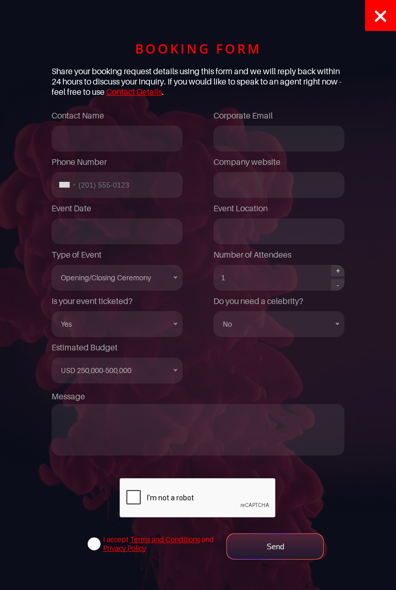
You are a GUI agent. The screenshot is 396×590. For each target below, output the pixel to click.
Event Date (71, 208)
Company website (246, 162)
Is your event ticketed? (92, 301)
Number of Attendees (252, 254)
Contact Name (78, 115)
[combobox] (65, 185)
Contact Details (134, 92)
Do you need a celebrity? (258, 301)
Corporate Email (243, 115)
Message (68, 396)
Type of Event (77, 254)
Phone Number (79, 162)
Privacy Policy (124, 548)
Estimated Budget (85, 347)
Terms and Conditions (165, 539)
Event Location (240, 208)
